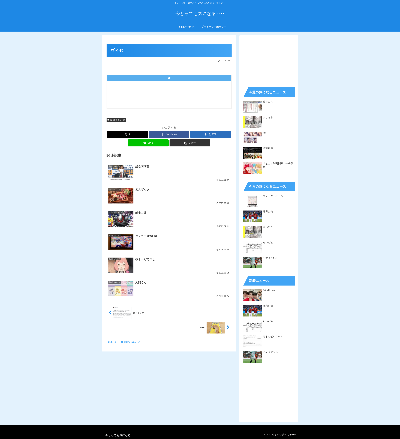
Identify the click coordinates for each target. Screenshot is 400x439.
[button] (190, 142)
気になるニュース (117, 120)
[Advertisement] (268, 60)
